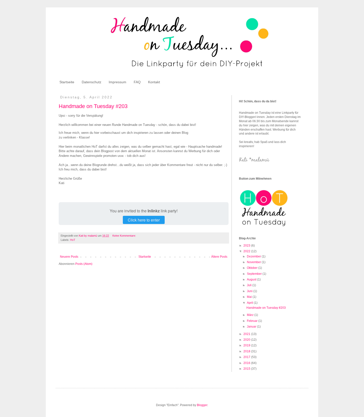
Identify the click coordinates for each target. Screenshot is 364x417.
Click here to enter (144, 220)
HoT (72, 239)
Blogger (202, 405)
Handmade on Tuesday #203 (93, 106)
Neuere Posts (69, 256)
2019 (247, 345)
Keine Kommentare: (124, 235)
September (254, 274)
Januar (252, 326)
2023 (247, 245)
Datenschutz (91, 82)
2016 (247, 363)
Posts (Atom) (83, 264)
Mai (250, 297)
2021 (247, 334)
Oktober (252, 268)
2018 (247, 351)
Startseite (66, 82)
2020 (247, 339)
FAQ (137, 82)
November (254, 262)
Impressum (117, 82)
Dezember (254, 256)
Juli (249, 285)
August (252, 279)
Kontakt (154, 82)
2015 (247, 368)
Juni (250, 291)
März (250, 315)
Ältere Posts (219, 256)
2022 (247, 251)
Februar (252, 321)
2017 (247, 357)
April (250, 303)
